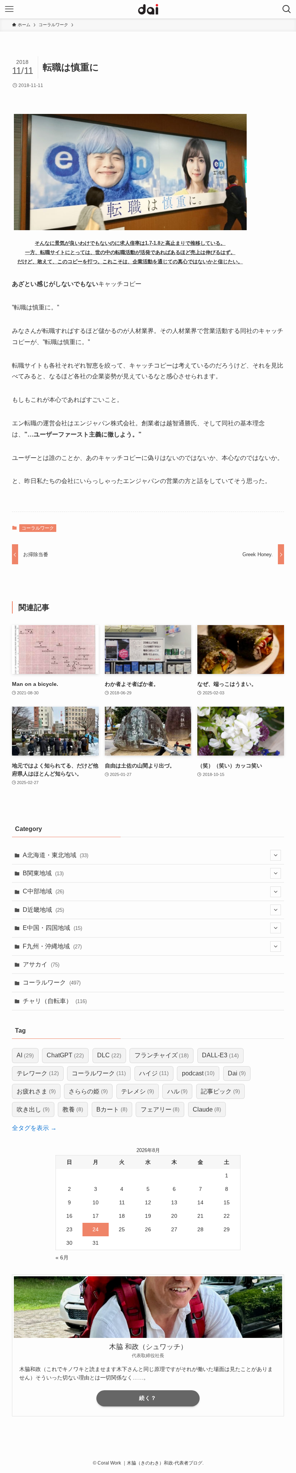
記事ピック (220, 1091)
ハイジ (154, 1073)
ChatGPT (65, 1055)
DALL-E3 (220, 1055)
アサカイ (41, 964)
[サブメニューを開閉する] (275, 855)
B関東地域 (43, 873)
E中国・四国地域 (52, 928)
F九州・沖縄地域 (52, 946)
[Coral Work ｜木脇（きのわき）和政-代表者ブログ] (148, 9)
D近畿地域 (43, 909)
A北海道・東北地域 (55, 855)
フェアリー (160, 1109)
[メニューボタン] (9, 9)
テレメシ (137, 1091)
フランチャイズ (162, 1055)
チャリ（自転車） (55, 1001)
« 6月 (62, 1257)
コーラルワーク (38, 528)
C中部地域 (43, 891)
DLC (109, 1055)
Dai (237, 1073)
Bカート (112, 1109)
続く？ (147, 1398)
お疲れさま (36, 1091)
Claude (207, 1109)
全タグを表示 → (34, 1128)
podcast (198, 1073)
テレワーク (38, 1073)
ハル (177, 1091)
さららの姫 (88, 1091)
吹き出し (33, 1109)
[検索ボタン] (287, 9)
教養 (72, 1109)
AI (25, 1055)
